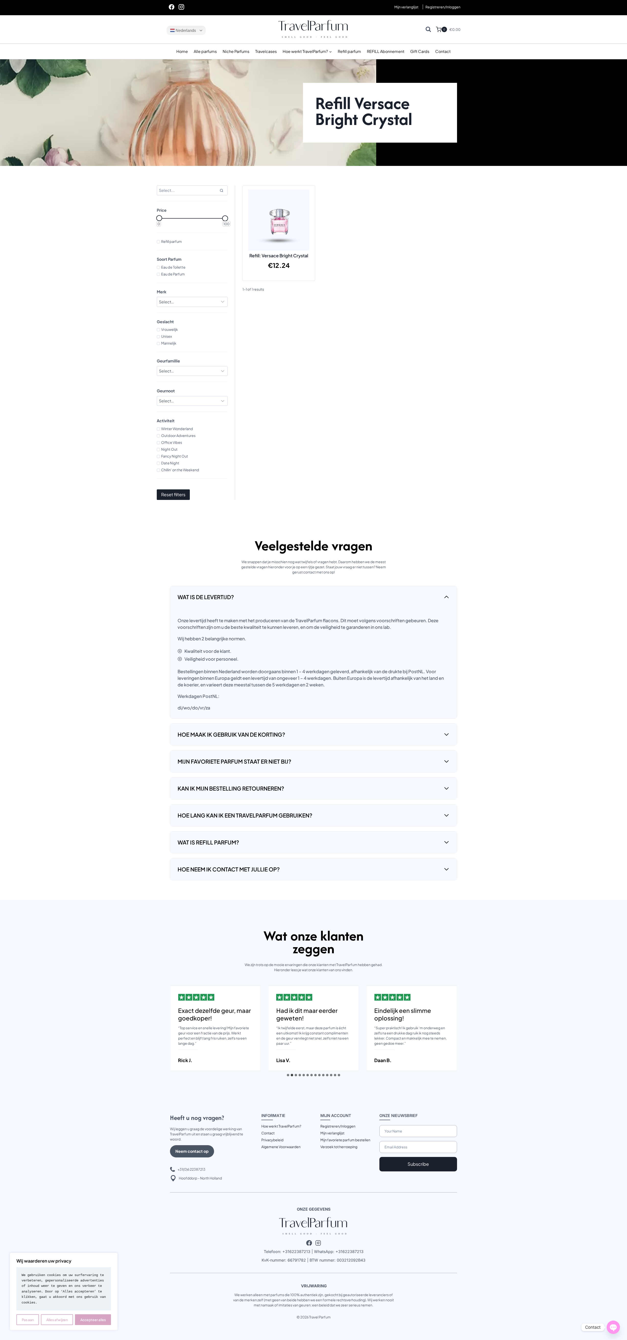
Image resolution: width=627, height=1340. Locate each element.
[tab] (288, 1075)
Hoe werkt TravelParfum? (281, 1126)
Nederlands (185, 30)
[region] (64, 1291)
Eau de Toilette (173, 267)
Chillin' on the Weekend (180, 470)
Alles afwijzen (57, 1319)
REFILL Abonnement (385, 51)
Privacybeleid (272, 1140)
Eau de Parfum (173, 274)
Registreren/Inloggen (337, 1126)
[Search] (221, 190)
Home (182, 51)
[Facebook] (171, 7)
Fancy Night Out (174, 456)
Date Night (170, 463)
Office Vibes (171, 442)
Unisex (166, 336)
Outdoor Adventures (178, 435)
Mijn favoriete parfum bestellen (345, 1140)
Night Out (169, 449)
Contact (443, 51)
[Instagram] (181, 7)
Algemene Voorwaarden (281, 1146)
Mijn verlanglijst (406, 7)
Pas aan (28, 1319)
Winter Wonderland (177, 428)
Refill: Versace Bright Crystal (278, 255)
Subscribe (418, 1164)
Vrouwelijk (169, 329)
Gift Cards (419, 51)
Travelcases (266, 51)
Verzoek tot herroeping (338, 1146)
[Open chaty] (613, 1327)
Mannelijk (168, 343)
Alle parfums (205, 51)
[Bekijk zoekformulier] (428, 29)
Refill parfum (349, 51)
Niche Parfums (236, 51)
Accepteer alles (93, 1319)
